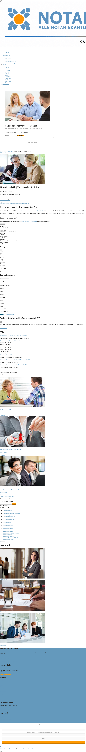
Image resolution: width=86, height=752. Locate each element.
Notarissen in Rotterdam (9, 151)
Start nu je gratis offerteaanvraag (29, 221)
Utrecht (6, 79)
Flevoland (7, 67)
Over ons (7, 52)
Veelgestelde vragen (4, 716)
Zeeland (6, 82)
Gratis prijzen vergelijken (5, 200)
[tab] (43, 335)
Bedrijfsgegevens (6, 203)
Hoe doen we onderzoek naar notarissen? (8, 661)
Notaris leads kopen (4, 706)
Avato (12, 656)
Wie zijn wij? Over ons (4, 658)
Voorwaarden (19, 748)
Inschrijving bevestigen (43, 742)
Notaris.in (2, 748)
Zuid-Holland (8, 81)
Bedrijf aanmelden (4, 708)
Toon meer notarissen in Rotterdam (7, 496)
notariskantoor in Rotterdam (24, 210)
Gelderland (7, 70)
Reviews (26, 203)
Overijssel (7, 73)
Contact (1, 720)
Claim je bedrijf (3, 152)
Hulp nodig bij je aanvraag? (5, 719)
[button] (13, 335)
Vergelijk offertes (20, 135)
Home (4, 51)
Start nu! (14, 503)
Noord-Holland (8, 78)
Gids (3, 54)
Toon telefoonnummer (4, 278)
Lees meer (2, 223)
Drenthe (6, 66)
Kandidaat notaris (6, 55)
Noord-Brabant (8, 76)
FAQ (28, 203)
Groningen (7, 72)
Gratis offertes (6, 84)
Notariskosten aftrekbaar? (10, 61)
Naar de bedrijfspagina (32, 142)
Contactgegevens (13, 203)
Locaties (4, 64)
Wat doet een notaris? (7, 57)
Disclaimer (25, 748)
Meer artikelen (3, 645)
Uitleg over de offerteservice (6, 717)
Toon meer (2, 541)
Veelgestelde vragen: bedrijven (6, 709)
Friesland (7, 69)
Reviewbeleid (31, 748)
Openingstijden (20, 203)
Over (1, 203)
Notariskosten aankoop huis (11, 63)
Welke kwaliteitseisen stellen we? (7, 660)
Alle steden (2, 699)
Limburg (6, 75)
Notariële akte (8, 58)
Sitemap (6, 748)
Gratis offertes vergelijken (5, 674)
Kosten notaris (6, 60)
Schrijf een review (3, 328)
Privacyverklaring (12, 748)
